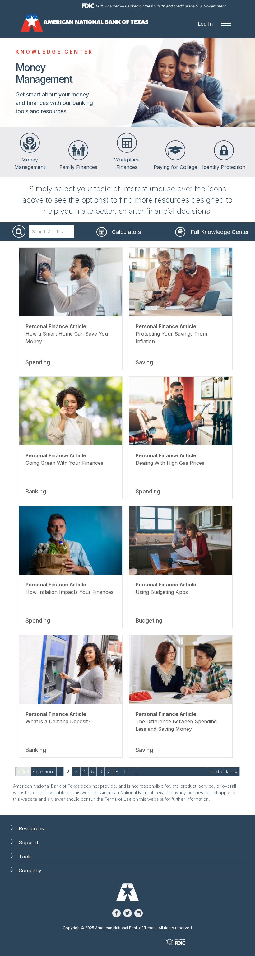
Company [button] (30, 870)
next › (216, 771)
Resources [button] (31, 828)
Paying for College (175, 167)
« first (23, 771)
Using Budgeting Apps (162, 592)
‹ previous (44, 771)
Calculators (126, 232)
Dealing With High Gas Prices (170, 463)
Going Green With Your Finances (64, 463)
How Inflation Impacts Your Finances (70, 592)
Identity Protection (223, 167)
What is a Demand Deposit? (58, 721)
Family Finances (78, 167)
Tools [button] (25, 856)
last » (232, 771)
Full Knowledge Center (220, 232)
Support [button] (28, 842)
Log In (205, 24)
